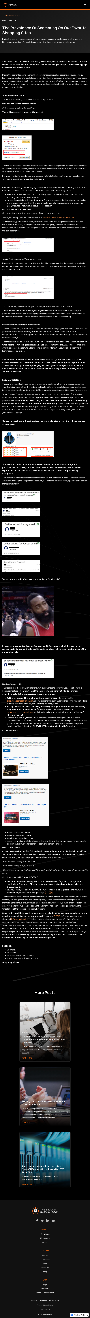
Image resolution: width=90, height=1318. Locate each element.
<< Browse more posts (11, 15)
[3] (51, 892)
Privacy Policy (45, 1310)
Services (45, 1255)
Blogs (45, 1284)
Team (45, 1263)
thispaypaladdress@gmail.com (20, 701)
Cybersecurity (45, 1238)
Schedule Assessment (45, 1293)
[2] (48, 892)
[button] (85, 5)
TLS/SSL (57, 916)
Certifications (45, 1259)
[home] (10, 4)
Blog (45, 1271)
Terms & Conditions (45, 1305)
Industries (45, 1267)
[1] (46, 892)
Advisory (45, 1242)
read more (27, 1058)
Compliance (45, 1234)
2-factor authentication (21, 919)
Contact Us (45, 1289)
